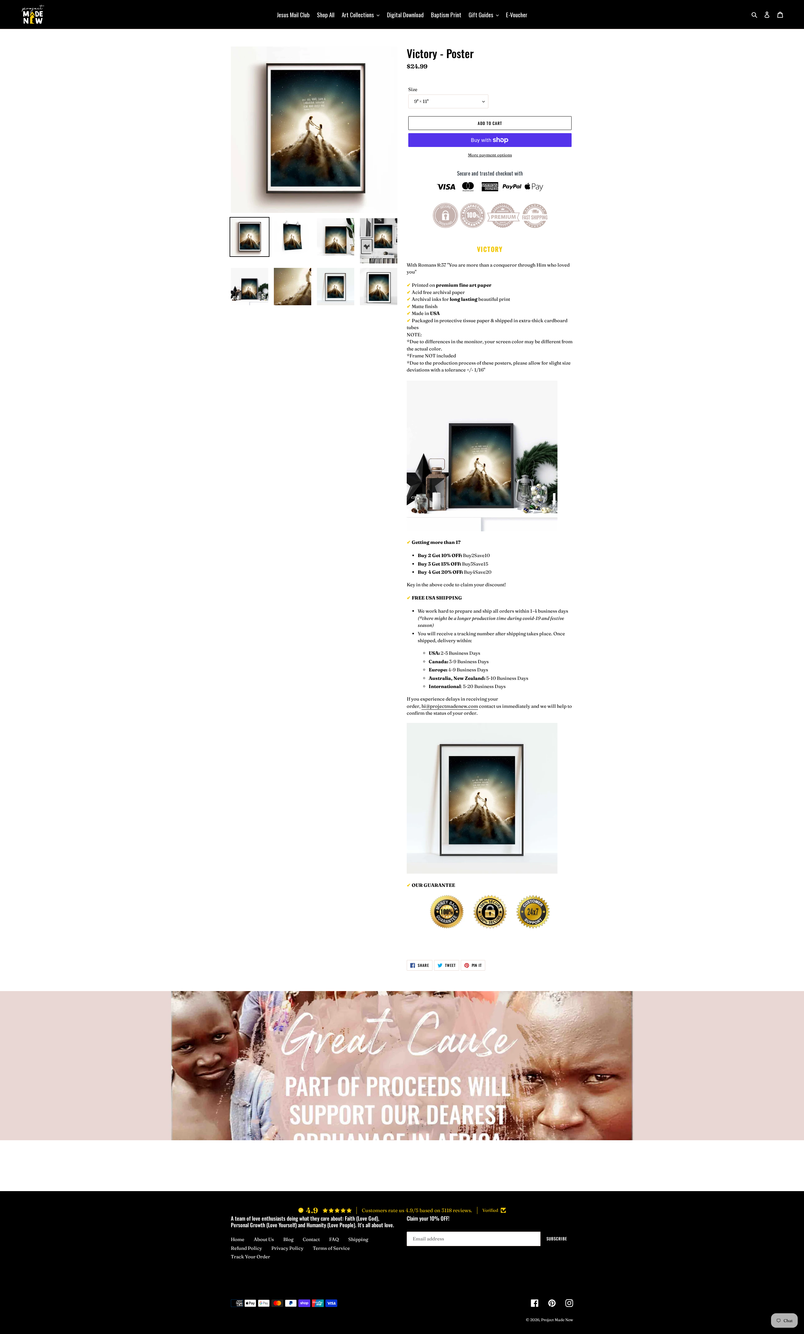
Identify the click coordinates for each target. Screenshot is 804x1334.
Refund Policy (246, 1248)
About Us (264, 1239)
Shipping (358, 1239)
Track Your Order (250, 1257)
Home (237, 1239)
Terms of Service (331, 1248)
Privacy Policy (287, 1248)
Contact (311, 1239)
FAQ (334, 1239)
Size (412, 89)
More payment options (490, 154)
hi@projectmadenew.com (449, 706)
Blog (288, 1239)
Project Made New (557, 1319)
